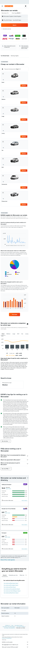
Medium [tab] (8, 333)
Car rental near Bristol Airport (10, 587)
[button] (2, 6)
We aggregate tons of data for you (10, 644)
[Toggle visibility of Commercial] (8, 274)
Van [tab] (22, 333)
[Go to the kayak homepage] (9, 6)
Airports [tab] (5, 575)
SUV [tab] (18, 333)
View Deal (24, 85)
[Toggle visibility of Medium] (17, 272)
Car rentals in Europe (18, 625)
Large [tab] (13, 333)
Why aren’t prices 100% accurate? (10, 647)
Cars (12, 625)
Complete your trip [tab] (13, 575)
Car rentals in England (21, 626)
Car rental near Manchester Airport (11, 583)
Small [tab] (3, 333)
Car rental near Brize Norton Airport (11, 592)
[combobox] (5, 13)
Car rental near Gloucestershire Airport (12, 589)
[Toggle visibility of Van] (6, 276)
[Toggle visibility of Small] (7, 272)
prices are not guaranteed (6, 638)
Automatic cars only (7, 29)
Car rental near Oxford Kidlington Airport (12, 591)
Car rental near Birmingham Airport (11, 585)
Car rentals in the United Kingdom (9, 626)
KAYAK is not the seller (7, 642)
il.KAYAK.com (7, 625)
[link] (14, 314)
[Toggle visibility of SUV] (17, 274)
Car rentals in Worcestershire (9, 627)
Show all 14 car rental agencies (8, 559)
